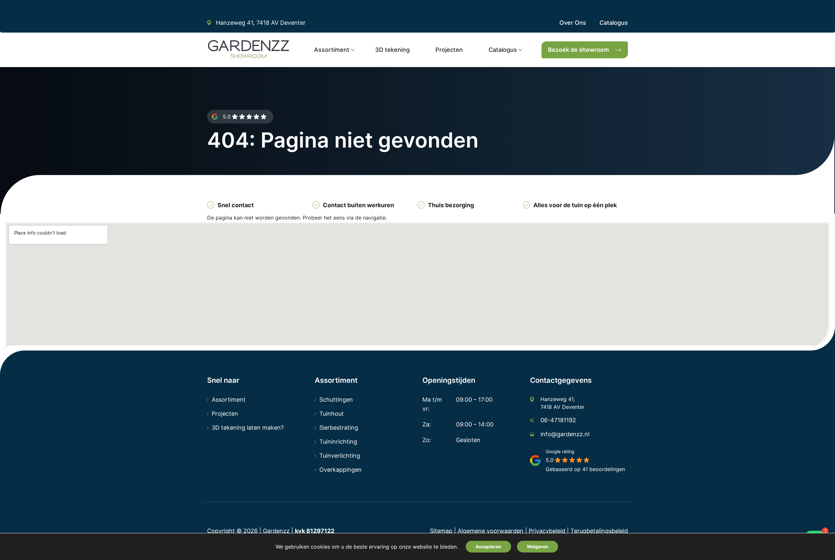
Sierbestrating (338, 427)
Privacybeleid (547, 530)
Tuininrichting (338, 441)
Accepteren (488, 546)
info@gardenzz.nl (564, 434)
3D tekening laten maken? (248, 427)
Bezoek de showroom (578, 49)
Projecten (225, 413)
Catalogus (614, 22)
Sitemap (441, 530)
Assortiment (229, 399)
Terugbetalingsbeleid (599, 530)
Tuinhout (331, 413)
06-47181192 (558, 420)
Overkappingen (340, 469)
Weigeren (537, 546)
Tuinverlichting (339, 455)
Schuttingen (336, 399)
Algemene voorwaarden (491, 530)
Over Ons (572, 22)
